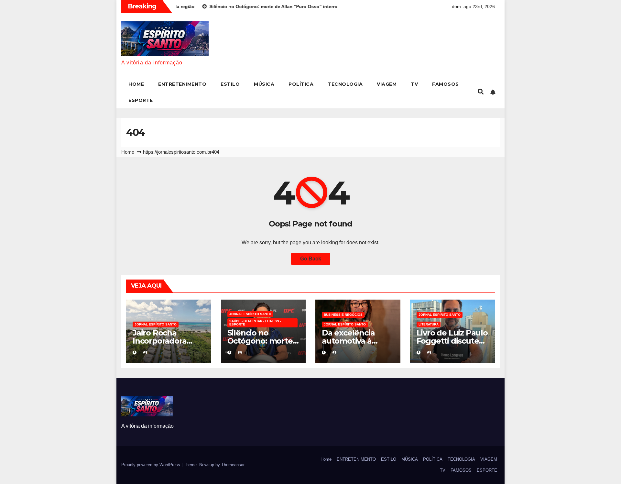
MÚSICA (264, 84)
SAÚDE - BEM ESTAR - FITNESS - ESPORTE (255, 322)
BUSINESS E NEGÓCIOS (343, 314)
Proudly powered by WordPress (151, 464)
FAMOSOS (445, 84)
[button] (481, 92)
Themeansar (232, 464)
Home (136, 84)
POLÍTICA (301, 84)
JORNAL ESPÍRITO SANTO (156, 324)
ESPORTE (140, 100)
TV (414, 84)
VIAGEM (387, 84)
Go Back (310, 258)
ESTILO (230, 84)
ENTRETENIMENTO (182, 84)
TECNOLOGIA (345, 84)
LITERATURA (429, 324)
